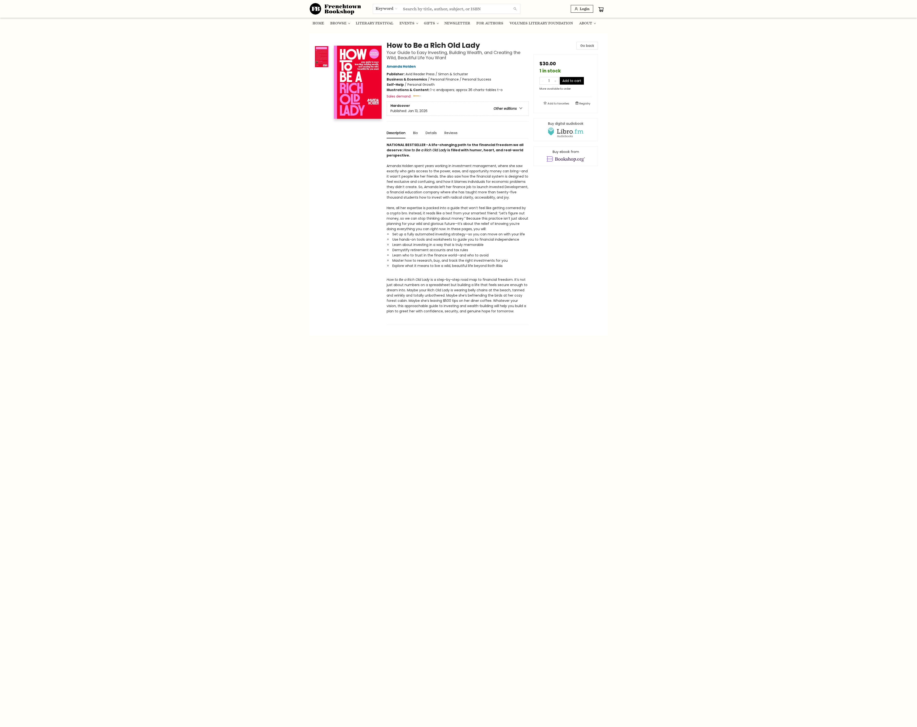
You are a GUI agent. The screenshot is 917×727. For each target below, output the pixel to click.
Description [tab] (396, 132)
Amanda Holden (401, 66)
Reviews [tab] (451, 132)
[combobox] (386, 8)
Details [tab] (431, 132)
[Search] (515, 9)
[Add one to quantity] (555, 80)
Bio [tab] (415, 132)
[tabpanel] (458, 233)
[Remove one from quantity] (543, 80)
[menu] (458, 23)
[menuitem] (318, 23)
